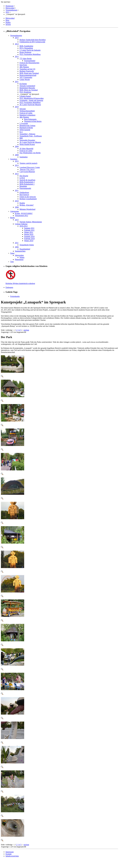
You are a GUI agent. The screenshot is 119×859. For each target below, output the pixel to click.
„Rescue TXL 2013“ (27, 169)
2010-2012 (24, 226)
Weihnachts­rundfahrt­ (27, 111)
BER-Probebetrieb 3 (27, 182)
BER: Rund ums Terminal (29, 73)
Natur (12, 253)
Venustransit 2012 (21, 216)
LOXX (22, 178)
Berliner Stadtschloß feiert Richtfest (33, 40)
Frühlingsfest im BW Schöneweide (32, 42)
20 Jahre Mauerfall (26, 149)
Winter (22, 257)
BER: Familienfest (26, 46)
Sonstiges (13, 159)
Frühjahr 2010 (29, 239)
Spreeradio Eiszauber (27, 140)
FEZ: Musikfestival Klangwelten (32, 98)
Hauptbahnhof (25, 249)
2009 (17, 146)
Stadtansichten (20, 251)
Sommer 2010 (29, 236)
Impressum (10, 852)
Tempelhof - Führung (27, 134)
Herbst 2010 (28, 234)
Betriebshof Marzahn (27, 88)
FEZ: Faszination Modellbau (30, 54)
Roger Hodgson (25, 52)
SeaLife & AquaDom (27, 180)
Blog (7, 20)
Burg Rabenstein (30, 119)
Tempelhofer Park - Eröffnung (31, 136)
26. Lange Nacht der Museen (30, 142)
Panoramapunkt (25, 188)
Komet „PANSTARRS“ (24, 213)
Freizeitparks (15, 296)
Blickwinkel (10, 8)
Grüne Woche (25, 79)
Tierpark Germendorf (27, 86)
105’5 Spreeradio (26, 77)
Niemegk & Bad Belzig (32, 121)
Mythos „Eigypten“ (27, 205)
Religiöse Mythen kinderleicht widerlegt (20, 283)
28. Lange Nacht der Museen (30, 105)
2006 (17, 247)
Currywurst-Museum (27, 172)
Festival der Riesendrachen (29, 63)
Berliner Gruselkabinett (28, 199)
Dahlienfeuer (24, 192)
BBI (21, 138)
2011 (7, 12)
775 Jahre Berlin (26, 59)
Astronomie (14, 211)
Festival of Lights (26, 113)
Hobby (8, 22)
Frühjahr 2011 (29, 230)
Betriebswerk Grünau (27, 126)
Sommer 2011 (29, 228)
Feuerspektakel (29, 61)
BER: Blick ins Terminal (29, 90)
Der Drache (24, 176)
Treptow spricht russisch (28, 163)
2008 (17, 155)
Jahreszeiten (19, 255)
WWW (8, 24)
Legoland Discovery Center (30, 167)
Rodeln (22, 203)
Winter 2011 (28, 232)
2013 (17, 44)
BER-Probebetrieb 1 (27, 184)
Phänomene (19, 259)
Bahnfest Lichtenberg (27, 115)
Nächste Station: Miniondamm (31, 222)
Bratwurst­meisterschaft (28, 75)
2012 (17, 56)
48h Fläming (24, 67)
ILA (21, 132)
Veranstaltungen (11, 10)
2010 (17, 107)
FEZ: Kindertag (25, 92)
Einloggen (9, 287)
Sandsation (24, 157)
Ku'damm (23, 84)
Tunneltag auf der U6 (27, 69)
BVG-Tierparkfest (26, 48)
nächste (26, 330)
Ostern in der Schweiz (28, 197)
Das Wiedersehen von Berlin (30, 153)
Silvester (23, 109)
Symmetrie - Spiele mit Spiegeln (31, 100)
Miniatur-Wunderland (27, 209)
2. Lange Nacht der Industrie (30, 50)
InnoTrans (23, 65)
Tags (12, 262)
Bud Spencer (24, 195)
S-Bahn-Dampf (25, 96)
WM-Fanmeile (25, 130)
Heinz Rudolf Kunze (27, 144)
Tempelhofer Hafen (27, 245)
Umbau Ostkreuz (21, 224)
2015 (17, 38)
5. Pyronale (24, 123)
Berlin (12, 218)
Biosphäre (23, 186)
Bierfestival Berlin (26, 128)
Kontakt (9, 854)
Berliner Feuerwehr (27, 71)
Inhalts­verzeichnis (12, 856)
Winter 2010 (28, 241)
